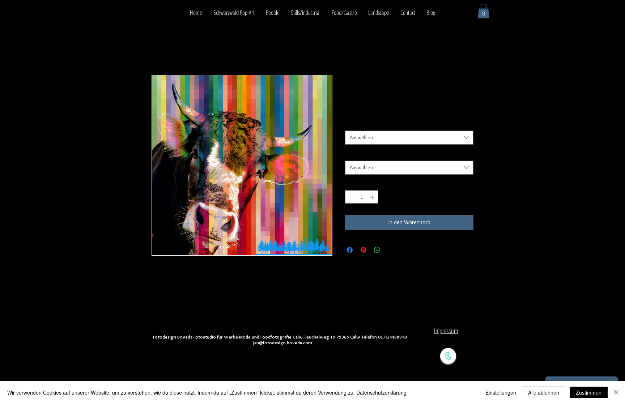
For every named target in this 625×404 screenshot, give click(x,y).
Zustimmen (588, 392)
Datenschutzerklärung (381, 392)
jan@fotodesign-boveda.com (282, 342)
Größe (353, 153)
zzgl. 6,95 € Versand (394, 109)
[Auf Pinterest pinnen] (363, 250)
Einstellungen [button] (500, 392)
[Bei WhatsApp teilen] (377, 250)
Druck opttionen (364, 123)
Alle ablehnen (543, 392)
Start (157, 48)
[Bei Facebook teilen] (349, 250)
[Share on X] (391, 250)
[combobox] (409, 138)
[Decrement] (350, 197)
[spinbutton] (361, 197)
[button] (483, 11)
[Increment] (372, 197)
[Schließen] (616, 392)
